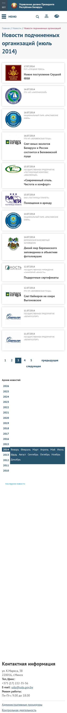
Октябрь (45, 454)
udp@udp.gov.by (22, 687)
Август (22, 454)
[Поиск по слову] (39, 16)
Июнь (60, 449)
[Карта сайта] (46, 16)
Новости (17, 28)
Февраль (26, 449)
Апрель (44, 449)
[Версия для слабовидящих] (56, 17)
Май (52, 449)
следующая (33, 366)
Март (35, 449)
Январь (15, 449)
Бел (4, 7)
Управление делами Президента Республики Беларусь (36, 6)
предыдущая (49, 360)
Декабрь (15, 459)
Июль (14, 454)
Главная (6, 28)
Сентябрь (33, 454)
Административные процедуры (22, 704)
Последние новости (15, 484)
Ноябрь (56, 454)
